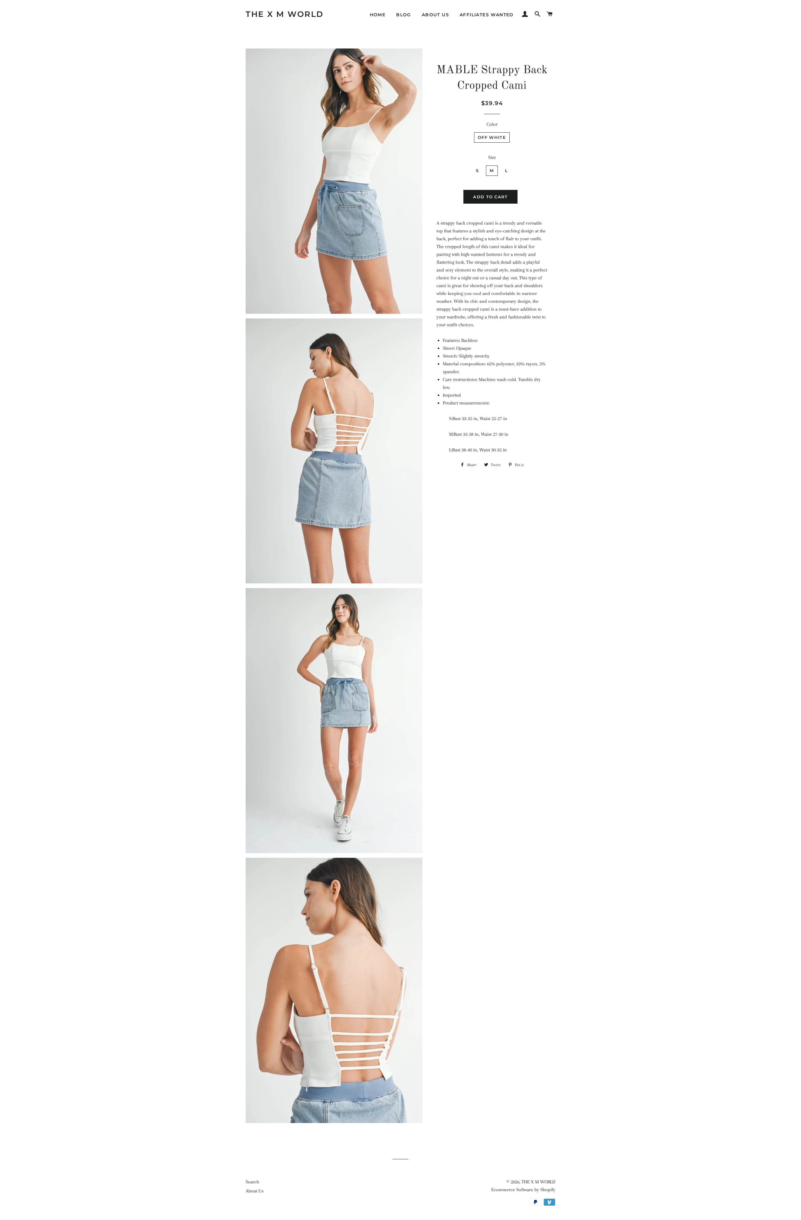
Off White (492, 137)
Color (492, 124)
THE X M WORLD (285, 14)
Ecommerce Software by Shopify (523, 1189)
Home (378, 15)
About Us (435, 15)
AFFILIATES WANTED (487, 15)
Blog (403, 15)
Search (252, 1182)
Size (492, 157)
